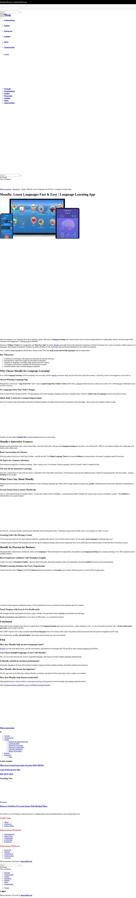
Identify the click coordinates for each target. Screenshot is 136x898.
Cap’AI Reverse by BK (10, 770)
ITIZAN (7, 852)
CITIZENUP (8, 854)
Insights (7, 98)
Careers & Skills (13, 743)
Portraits (7, 15)
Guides (7, 93)
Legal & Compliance (15, 749)
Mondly (56, 345)
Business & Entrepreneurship (18, 742)
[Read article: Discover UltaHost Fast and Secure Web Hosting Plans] (68, 791)
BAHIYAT (8, 842)
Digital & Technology (15, 745)
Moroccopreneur (5, 189)
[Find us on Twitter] (1, 892)
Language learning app (11, 685)
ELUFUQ (7, 850)
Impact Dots (8, 836)
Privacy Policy (9, 826)
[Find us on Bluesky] (3, 892)
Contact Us (8, 824)
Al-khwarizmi (9, 856)
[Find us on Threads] (5, 892)
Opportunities (9, 103)
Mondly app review (26, 685)
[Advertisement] (64, 322)
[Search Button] (21, 12)
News (6, 100)
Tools (23, 189)
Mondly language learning (41, 685)
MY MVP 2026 (6, 774)
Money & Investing (15, 751)
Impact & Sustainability (16, 747)
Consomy (7, 858)
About (6, 822)
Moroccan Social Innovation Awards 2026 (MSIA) (22, 765)
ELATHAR (8, 840)
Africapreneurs (9, 834)
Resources (8, 96)
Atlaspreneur (8, 838)
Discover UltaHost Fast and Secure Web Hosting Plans (23, 806)
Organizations (9, 91)
